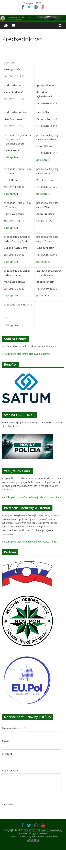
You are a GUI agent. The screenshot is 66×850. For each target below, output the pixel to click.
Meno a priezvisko (13, 728)
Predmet (7, 753)
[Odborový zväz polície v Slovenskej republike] (33, 17)
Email (6, 741)
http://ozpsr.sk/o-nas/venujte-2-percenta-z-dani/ (34, 497)
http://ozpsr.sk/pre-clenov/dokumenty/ (29, 353)
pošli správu (11, 157)
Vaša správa (10, 770)
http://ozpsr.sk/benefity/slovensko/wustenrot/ (33, 541)
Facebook (13, 426)
